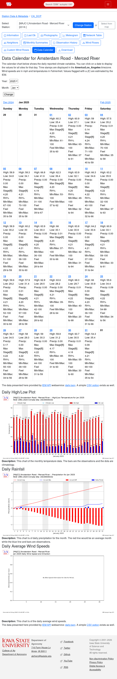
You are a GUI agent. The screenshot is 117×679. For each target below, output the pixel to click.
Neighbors (12, 42)
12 (4, 222)
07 (35, 168)
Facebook (68, 641)
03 (86, 115)
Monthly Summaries (37, 42)
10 (86, 168)
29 (51, 330)
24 (86, 276)
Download (67, 50)
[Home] (9, 4)
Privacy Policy (96, 662)
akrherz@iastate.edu (41, 655)
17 (86, 222)
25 (101, 276)
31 (86, 330)
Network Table (94, 35)
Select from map (106, 25)
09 (69, 168)
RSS (65, 667)
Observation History (66, 42)
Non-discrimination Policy (101, 658)
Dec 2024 (8, 102)
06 (20, 168)
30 (69, 330)
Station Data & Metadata (15, 16)
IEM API (46, 385)
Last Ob (31, 35)
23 (69, 276)
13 (20, 222)
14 (35, 222)
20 (20, 276)
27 (20, 330)
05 (4, 168)
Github (66, 654)
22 (51, 276)
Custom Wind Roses (18, 50)
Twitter (66, 647)
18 (101, 222)
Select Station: (6, 25)
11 (101, 168)
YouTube (67, 660)
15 (51, 222)
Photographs (51, 35)
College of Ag (8, 650)
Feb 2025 (105, 102)
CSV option (93, 385)
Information (13, 35)
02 (69, 115)
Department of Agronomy (14, 654)
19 (4, 276)
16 (69, 222)
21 (35, 276)
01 (51, 115)
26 (4, 330)
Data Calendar (45, 50)
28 (35, 330)
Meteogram (72, 35)
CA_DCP (36, 16)
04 (101, 115)
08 (51, 168)
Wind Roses (92, 42)
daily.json (70, 385)
